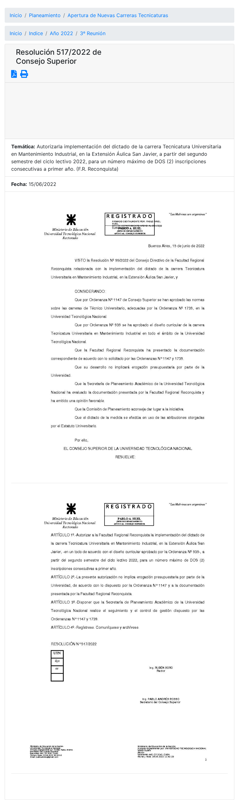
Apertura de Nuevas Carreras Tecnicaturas (118, 15)
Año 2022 (61, 33)
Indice (36, 33)
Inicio (16, 15)
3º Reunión (92, 33)
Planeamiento (45, 15)
